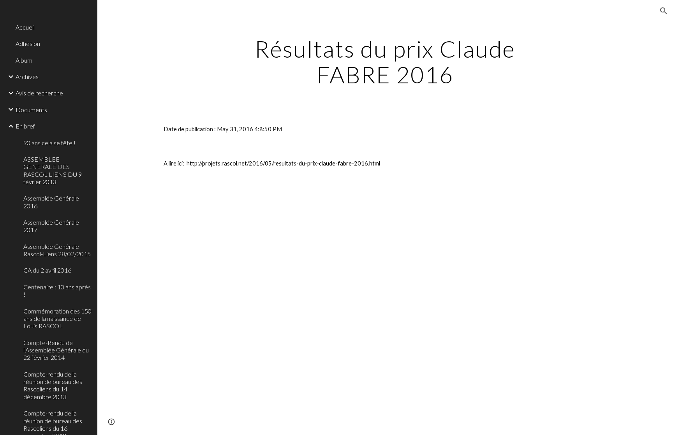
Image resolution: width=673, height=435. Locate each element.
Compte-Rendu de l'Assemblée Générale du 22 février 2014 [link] (56, 350)
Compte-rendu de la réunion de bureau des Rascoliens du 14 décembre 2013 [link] (52, 385)
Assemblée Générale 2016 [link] (51, 201)
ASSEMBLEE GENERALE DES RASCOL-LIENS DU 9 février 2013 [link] (52, 170)
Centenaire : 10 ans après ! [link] (57, 290)
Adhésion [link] (28, 43)
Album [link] (24, 60)
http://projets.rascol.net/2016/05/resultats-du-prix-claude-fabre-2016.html (283, 163)
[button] (663, 11)
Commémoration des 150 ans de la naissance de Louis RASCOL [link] (57, 318)
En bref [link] (25, 126)
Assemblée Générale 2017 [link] (51, 225)
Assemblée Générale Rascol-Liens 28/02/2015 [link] (57, 250)
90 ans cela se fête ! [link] (49, 142)
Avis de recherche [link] (39, 93)
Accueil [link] (25, 27)
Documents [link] (31, 109)
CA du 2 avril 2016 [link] (47, 270)
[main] (385, 61)
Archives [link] (27, 76)
